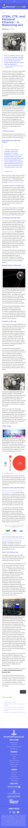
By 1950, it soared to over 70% (15, 182)
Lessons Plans (14, 754)
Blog (3, 12)
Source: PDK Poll (6, 534)
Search (23, 691)
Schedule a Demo (14, 762)
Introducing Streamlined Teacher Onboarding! (14, 707)
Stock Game (14, 744)
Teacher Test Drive (14, 760)
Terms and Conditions (14, 778)
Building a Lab (14, 748)
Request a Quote (14, 764)
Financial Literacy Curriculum (14, 746)
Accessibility (14, 780)
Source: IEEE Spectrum (7, 473)
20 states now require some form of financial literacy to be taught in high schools (13, 538)
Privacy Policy (14, 776)
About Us (14, 774)
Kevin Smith (11, 29)
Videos (14, 758)
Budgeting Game (14, 742)
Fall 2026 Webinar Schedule (10, 702)
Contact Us (14, 772)
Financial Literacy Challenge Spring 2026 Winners (15, 712)
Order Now (14, 766)
